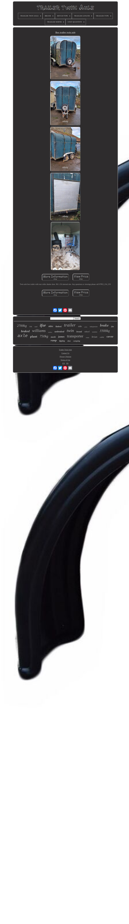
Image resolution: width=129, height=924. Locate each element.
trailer (70, 325)
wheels (87, 337)
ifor (43, 325)
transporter (75, 336)
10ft (30, 327)
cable (102, 337)
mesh (53, 337)
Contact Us (65, 353)
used (36, 327)
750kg (44, 336)
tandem (94, 332)
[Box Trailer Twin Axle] (65, 57)
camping (76, 341)
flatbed (58, 326)
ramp (54, 340)
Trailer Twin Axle (65, 350)
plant (33, 336)
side (80, 326)
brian (94, 336)
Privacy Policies (65, 357)
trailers (50, 332)
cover (110, 336)
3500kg (105, 330)
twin (70, 330)
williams (39, 330)
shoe (69, 341)
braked (25, 331)
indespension (94, 327)
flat (112, 327)
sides (50, 326)
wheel (87, 331)
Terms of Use (65, 360)
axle (23, 335)
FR (67, 363)
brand (79, 331)
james (61, 336)
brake (104, 325)
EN (63, 363)
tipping (62, 341)
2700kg (22, 326)
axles (85, 327)
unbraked (59, 331)
